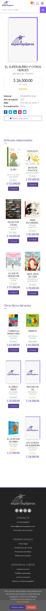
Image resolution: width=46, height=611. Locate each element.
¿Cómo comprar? (23, 577)
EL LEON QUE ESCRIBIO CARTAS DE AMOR (13, 440)
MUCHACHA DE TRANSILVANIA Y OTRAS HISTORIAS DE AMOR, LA (32, 388)
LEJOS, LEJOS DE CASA (32, 275)
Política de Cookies (23, 555)
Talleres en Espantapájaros (23, 581)
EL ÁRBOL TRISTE (13, 388)
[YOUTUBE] (29, 510)
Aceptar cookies (17, 607)
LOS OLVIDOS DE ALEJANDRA (33, 444)
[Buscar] (43, 10)
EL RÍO (13, 169)
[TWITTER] (21, 510)
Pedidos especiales (23, 573)
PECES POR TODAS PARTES (13, 223)
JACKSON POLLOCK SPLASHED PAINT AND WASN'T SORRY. (32, 169)
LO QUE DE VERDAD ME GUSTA (13, 274)
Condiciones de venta (23, 547)
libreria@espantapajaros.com (23, 526)
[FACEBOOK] (17, 510)
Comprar (13, 188)
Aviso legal (23, 543)
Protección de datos (23, 551)
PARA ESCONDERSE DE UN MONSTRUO (32, 221)
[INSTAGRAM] (25, 510)
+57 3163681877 (23, 522)
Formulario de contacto (23, 530)
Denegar (31, 607)
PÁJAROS (32, 331)
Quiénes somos (23, 569)
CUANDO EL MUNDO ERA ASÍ (13, 332)
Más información (23, 602)
